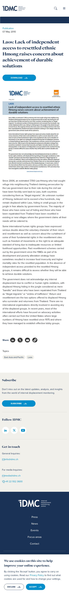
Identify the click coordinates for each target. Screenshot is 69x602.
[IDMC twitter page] (14, 430)
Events (35, 530)
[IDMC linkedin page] (5, 430)
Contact (34, 543)
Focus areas (35, 537)
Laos (30, 357)
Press (34, 517)
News (34, 523)
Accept (33, 586)
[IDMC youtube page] (22, 430)
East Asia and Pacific (14, 357)
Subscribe (16, 403)
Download (16, 77)
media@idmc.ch (13, 475)
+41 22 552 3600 (14, 481)
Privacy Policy (37, 575)
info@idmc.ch (11, 459)
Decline (11, 586)
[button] (55, 9)
